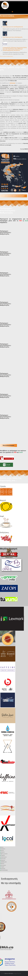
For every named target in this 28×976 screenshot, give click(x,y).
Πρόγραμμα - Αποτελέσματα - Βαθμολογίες (5, 232)
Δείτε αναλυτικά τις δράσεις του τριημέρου (13, 195)
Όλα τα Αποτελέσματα (8, 445)
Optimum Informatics (8, 973)
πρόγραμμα (12, 83)
